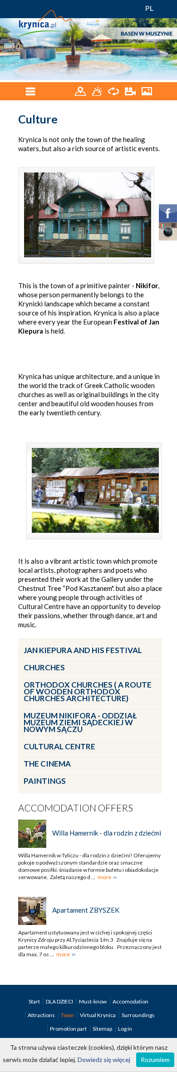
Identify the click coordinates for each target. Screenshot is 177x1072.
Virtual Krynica (98, 1015)
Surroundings (138, 1015)
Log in (125, 1028)
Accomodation (130, 1001)
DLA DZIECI (60, 1001)
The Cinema (47, 763)
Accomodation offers (75, 807)
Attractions (42, 1015)
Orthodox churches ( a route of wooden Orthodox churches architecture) (88, 691)
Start (35, 1001)
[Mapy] (81, 90)
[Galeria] (147, 90)
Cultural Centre (59, 746)
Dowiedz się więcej (104, 1059)
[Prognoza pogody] (97, 90)
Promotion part (69, 1028)
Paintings (45, 781)
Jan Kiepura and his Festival (83, 650)
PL (149, 8)
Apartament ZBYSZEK (85, 910)
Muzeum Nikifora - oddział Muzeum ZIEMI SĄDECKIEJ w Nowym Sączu (80, 722)
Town (68, 1015)
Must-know (93, 1001)
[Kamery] (131, 90)
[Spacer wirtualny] (114, 90)
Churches (44, 667)
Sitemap (102, 1028)
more (104, 877)
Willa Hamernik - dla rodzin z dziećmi (106, 833)
